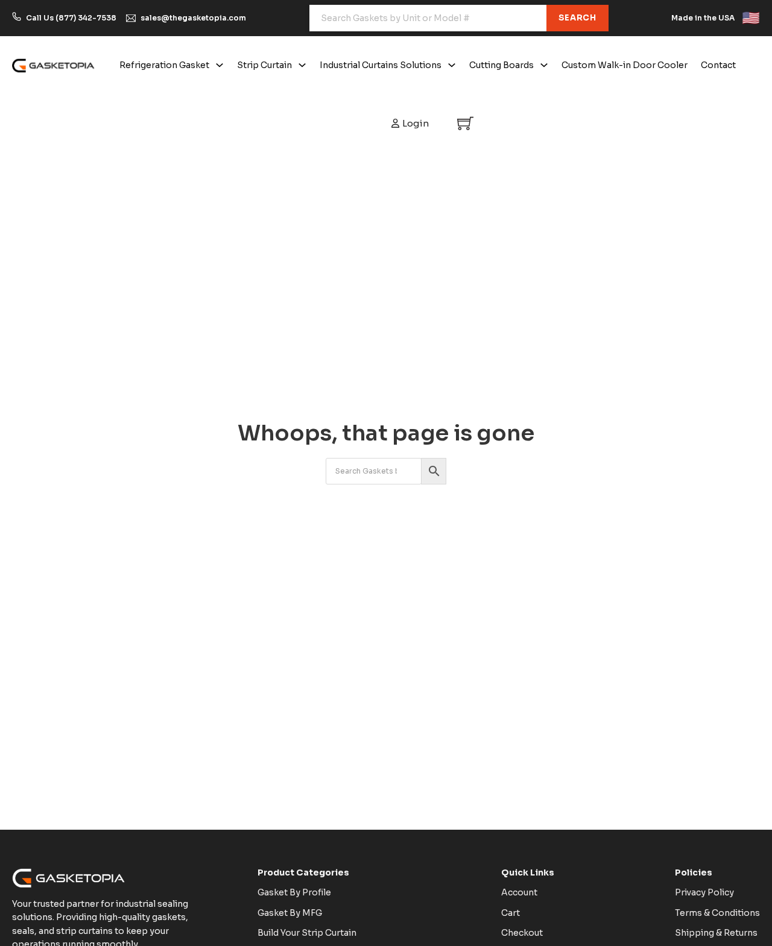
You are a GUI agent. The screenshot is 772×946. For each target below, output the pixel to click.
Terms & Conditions (717, 912)
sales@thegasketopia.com (193, 17)
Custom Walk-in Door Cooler (625, 65)
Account (519, 892)
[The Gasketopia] (53, 65)
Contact (718, 65)
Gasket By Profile (294, 892)
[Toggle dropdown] (219, 65)
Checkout (522, 932)
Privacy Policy (704, 892)
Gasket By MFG (290, 912)
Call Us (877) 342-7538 (71, 17)
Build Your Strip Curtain (307, 932)
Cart (510, 912)
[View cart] (465, 123)
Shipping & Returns (716, 932)
